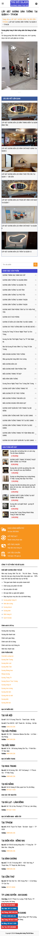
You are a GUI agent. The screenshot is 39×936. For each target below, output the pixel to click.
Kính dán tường (8, 604)
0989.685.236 (11, 776)
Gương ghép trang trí (10, 600)
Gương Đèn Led (6, 663)
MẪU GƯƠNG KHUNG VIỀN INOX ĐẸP (14, 403)
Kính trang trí (8, 614)
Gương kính (5, 699)
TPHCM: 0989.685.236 (9, 916)
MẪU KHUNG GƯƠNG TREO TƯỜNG (14, 354)
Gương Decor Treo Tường (10, 681)
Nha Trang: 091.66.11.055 (9, 920)
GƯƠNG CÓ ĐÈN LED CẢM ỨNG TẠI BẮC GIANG (18, 322)
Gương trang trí (6, 685)
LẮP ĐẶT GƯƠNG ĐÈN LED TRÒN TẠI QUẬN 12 (17, 252)
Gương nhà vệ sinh (7, 695)
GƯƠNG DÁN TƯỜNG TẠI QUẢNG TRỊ (14, 285)
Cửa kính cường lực (8, 656)
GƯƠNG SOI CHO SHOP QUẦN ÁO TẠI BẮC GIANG (18, 440)
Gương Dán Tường (7, 660)
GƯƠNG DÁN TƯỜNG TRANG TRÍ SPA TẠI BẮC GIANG (17, 426)
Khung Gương (6, 674)
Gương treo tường (7, 688)
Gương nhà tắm (6, 692)
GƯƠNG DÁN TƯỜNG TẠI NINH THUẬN (15, 300)
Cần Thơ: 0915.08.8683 (9, 927)
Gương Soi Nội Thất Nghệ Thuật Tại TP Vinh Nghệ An (18, 340)
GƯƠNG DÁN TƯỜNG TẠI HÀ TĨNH (13, 290)
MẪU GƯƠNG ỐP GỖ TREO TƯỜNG (14, 393)
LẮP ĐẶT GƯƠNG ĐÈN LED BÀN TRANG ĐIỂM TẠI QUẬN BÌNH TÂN (19, 124)
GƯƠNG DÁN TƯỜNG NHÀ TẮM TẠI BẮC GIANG (18, 416)
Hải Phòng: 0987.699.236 (9, 912)
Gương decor (8, 607)
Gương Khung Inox (7, 670)
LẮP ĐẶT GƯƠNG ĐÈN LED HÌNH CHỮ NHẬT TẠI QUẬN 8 (19, 227)
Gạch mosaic (8, 618)
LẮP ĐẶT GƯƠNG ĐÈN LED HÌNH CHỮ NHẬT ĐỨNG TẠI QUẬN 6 (19, 149)
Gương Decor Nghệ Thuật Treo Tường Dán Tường (18, 384)
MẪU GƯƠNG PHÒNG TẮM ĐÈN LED (14, 398)
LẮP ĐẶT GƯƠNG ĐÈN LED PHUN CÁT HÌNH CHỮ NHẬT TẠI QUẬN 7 (19, 201)
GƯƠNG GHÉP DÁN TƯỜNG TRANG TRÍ (15, 388)
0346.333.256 (11, 727)
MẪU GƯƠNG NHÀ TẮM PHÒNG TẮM (14, 369)
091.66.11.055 (11, 790)
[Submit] (36, 265)
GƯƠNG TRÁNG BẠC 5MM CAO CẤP (14, 275)
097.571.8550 (11, 887)
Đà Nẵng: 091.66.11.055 (9, 923)
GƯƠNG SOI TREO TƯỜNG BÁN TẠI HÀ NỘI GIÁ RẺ (19, 327)
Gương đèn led (6, 703)
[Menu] (3, 3)
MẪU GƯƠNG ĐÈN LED (10, 364)
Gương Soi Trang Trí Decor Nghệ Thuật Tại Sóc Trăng (17, 333)
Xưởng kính (7, 611)
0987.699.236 (11, 739)
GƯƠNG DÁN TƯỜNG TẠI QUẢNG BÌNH (15, 280)
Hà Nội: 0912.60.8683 (8, 905)
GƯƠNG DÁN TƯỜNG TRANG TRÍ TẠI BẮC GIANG (18, 420)
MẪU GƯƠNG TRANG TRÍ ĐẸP (12, 374)
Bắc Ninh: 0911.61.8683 (9, 909)
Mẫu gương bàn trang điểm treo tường (14, 359)
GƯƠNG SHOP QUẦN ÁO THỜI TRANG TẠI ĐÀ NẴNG (17, 409)
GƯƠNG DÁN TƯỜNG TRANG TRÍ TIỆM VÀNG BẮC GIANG (18, 434)
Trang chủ (5, 19)
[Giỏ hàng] (36, 3)
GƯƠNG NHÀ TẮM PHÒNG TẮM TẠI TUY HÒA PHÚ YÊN (19, 311)
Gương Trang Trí (7, 678)
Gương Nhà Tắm (7, 667)
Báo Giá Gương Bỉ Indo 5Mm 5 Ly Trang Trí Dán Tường (17, 348)
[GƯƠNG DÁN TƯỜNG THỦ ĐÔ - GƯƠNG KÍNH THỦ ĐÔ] (19, 4)
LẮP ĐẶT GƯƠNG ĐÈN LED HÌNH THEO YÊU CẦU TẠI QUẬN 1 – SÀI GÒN (18, 175)
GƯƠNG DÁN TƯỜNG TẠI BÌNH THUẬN (15, 305)
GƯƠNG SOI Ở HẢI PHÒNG (11, 317)
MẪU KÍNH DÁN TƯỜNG (10, 379)
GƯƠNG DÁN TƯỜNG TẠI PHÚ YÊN (14, 295)
